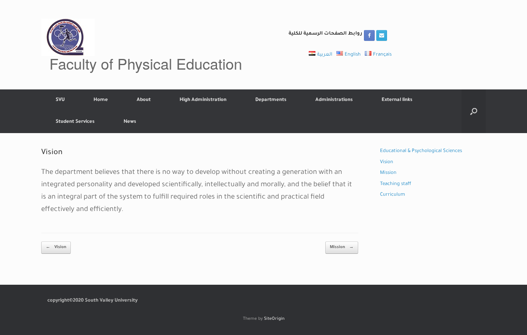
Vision (56, 247)
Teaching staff (395, 184)
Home (100, 100)
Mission (342, 247)
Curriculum (392, 195)
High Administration (203, 100)
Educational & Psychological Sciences (421, 151)
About (144, 100)
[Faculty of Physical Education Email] (381, 35)
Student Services (75, 122)
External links (397, 100)
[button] (474, 111)
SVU (60, 100)
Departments (271, 100)
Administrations (334, 100)
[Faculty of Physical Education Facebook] (369, 35)
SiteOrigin (274, 319)
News (130, 122)
